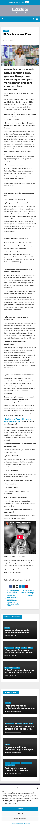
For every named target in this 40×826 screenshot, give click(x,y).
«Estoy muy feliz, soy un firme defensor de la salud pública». (18, 652)
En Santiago (20, 9)
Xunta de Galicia (10, 765)
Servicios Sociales (26, 762)
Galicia (7, 647)
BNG (6, 667)
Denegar (20, 814)
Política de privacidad (17, 823)
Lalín (12, 647)
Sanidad (6, 30)
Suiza (31, 723)
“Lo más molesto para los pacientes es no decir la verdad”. (27, 593)
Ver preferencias (20, 819)
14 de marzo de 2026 (13, 732)
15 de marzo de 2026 (13, 711)
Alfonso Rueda (9, 723)
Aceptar (20, 809)
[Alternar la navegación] (37, 19)
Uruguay (7, 702)
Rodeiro (18, 647)
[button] (37, 788)
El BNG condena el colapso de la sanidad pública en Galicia (19, 672)
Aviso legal (27, 823)
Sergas (30, 647)
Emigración (18, 723)
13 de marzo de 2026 (13, 773)
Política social (15, 762)
